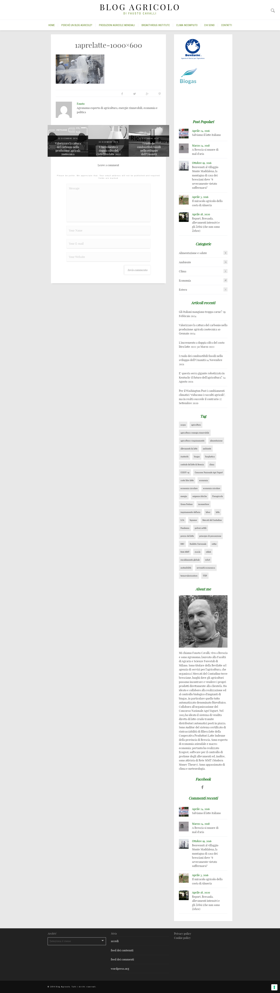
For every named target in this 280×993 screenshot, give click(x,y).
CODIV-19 (185, 472)
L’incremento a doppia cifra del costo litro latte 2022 (108, 150)
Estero (183, 289)
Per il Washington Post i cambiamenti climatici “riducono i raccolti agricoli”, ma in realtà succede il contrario (202, 395)
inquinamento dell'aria (190, 512)
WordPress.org (120, 968)
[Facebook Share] (122, 94)
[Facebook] (202, 787)
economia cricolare (211, 488)
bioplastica (210, 456)
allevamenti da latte (189, 448)
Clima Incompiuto (187, 25)
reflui (214, 544)
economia (203, 480)
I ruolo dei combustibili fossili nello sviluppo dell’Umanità (149, 149)
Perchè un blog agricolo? (76, 25)
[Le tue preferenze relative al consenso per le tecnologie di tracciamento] (274, 987)
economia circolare (189, 488)
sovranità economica (206, 568)
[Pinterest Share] (160, 94)
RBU (182, 544)
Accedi (115, 941)
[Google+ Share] (147, 94)
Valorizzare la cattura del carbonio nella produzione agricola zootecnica (68, 149)
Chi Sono (209, 25)
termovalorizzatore (189, 575)
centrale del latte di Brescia (192, 464)
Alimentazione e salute (193, 253)
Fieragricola (217, 496)
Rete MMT (185, 552)
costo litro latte (187, 480)
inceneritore (203, 504)
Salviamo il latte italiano (206, 134)
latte (218, 512)
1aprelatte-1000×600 (108, 45)
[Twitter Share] (135, 94)
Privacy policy (182, 933)
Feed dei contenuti (122, 950)
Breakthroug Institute (155, 25)
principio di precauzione (210, 536)
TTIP (205, 575)
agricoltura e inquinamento (192, 440)
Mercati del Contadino (212, 520)
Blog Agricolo (140, 7)
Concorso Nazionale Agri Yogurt (209, 472)
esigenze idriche (199, 496)
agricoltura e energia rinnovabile (195, 432)
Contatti (226, 25)
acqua (183, 425)
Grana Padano (187, 504)
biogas (197, 456)
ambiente (207, 448)
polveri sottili (200, 528)
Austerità (184, 456)
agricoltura (196, 425)
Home (51, 25)
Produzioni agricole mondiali (117, 25)
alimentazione (216, 440)
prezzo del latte (187, 536)
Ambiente (185, 262)
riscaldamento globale (190, 560)
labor (208, 512)
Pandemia (185, 528)
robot (207, 560)
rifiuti (208, 552)
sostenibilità (186, 568)
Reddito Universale (198, 544)
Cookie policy (182, 938)
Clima (182, 271)
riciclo (197, 552)
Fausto (81, 103)
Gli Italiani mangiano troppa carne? (200, 311)
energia (184, 496)
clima (211, 464)
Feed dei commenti (122, 959)
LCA (182, 520)
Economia (185, 280)
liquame (193, 520)
